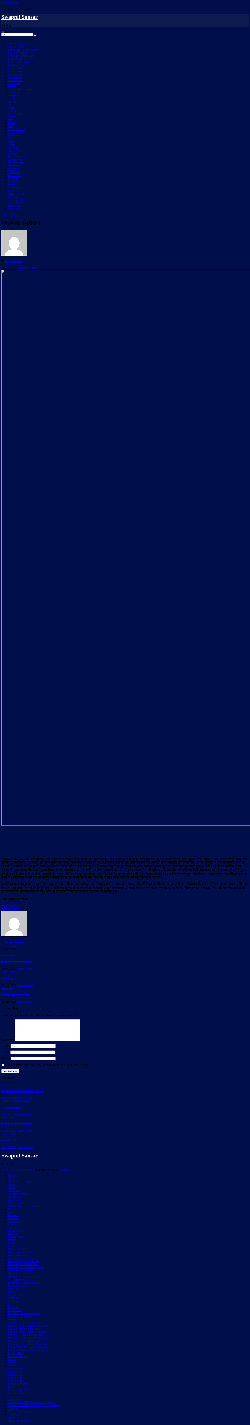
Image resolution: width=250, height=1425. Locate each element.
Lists (10, 1304)
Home (11, 1175)
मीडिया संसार (14, 150)
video (11, 141)
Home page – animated (20, 1252)
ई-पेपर (11, 138)
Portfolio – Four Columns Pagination (28, 1325)
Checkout (13, 1215)
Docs (11, 1227)
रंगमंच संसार (14, 172)
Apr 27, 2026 (8, 1114)
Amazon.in (14, 1199)
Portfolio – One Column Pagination (27, 1331)
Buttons (12, 1209)
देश (9, 104)
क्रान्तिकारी (14, 83)
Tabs (10, 1396)
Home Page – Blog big (20, 1258)
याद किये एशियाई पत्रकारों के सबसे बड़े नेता (22, 1091)
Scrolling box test (17, 1383)
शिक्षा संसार (13, 135)
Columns (13, 1218)
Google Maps (15, 1236)
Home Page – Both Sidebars (23, 1264)
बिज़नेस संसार (15, 114)
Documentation (16, 1230)
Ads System (14, 1190)
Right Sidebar (15, 1368)
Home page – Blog (18, 1255)
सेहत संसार (13, 181)
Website (5, 1058)
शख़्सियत (12, 123)
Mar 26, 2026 (8, 1147)
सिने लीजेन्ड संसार (17, 156)
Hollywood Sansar (18, 65)
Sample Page (15, 1371)
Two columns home (18, 1411)
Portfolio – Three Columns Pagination (28, 1337)
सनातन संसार (15, 187)
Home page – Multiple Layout (24, 1276)
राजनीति (12, 117)
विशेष (10, 126)
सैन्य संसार (13, 147)
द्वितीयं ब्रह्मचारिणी (10, 906)
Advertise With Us (18, 1193)
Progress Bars (15, 1353)
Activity (12, 1187)
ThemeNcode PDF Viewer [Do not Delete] (31, 1402)
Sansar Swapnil (25, 968)
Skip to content (9, 2)
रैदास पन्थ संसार (16, 202)
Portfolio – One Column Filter (24, 1328)
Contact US (14, 1224)
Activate (12, 1184)
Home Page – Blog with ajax (23, 1261)
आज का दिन (14, 92)
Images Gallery (16, 1295)
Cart (10, 1212)
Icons (11, 1291)
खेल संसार (13, 101)
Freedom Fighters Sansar (21, 55)
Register (12, 1362)
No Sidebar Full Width (20, 1316)
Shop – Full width (18, 1390)
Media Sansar (15, 71)
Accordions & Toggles (20, 1181)
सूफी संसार (13, 209)
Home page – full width (21, 1270)
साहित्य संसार (14, 175)
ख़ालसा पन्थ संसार (17, 193)
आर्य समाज (13, 169)
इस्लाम (11, 190)
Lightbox (13, 1301)
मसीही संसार (14, 196)
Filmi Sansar (15, 58)
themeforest (14, 1399)
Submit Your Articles (19, 1393)
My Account (15, 1310)
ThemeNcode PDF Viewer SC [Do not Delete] (33, 1405)
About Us (13, 1178)
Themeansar (65, 1169)
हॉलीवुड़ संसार (15, 160)
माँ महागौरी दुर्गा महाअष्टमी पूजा (15, 995)
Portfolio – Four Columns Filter (25, 1322)
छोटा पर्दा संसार (15, 132)
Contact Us (14, 1221)
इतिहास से (13, 178)
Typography (14, 1414)
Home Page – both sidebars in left (26, 1267)
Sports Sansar (15, 80)
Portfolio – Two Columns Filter (25, 1341)
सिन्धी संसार (14, 206)
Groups (12, 1239)
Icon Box (13, 1288)
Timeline (13, 1408)
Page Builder (15, 1319)
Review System (16, 1365)
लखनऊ (12, 86)
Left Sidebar (14, 1298)
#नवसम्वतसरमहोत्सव (27, 268)
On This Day (15, 77)
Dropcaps (13, 1233)
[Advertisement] (125, 840)
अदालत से (13, 95)
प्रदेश (11, 107)
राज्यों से (12, 111)
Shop (11, 1386)
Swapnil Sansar (19, 17)
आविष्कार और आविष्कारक (20, 89)
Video (11, 1417)
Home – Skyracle (17, 1249)
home (11, 1245)
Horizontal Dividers (18, 1285)
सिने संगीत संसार (16, 163)
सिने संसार (13, 153)
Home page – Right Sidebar (23, 1282)
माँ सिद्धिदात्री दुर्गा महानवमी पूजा (16, 962)
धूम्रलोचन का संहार (10, 909)
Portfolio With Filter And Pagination (27, 1347)
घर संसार (12, 184)
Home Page (21, 1279)
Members (13, 1307)
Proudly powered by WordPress (18, 1169)
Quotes (12, 1359)
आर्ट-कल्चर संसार (16, 129)
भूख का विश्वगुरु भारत (18, 1420)
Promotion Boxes (17, 1356)
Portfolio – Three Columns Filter (25, 1334)
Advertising (14, 1196)
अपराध (11, 98)
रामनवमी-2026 (8, 978)
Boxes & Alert (16, 1203)
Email (5, 1052)
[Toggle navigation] (2, 32)
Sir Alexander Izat (11, 1107)
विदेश (10, 120)
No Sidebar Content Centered (24, 1313)
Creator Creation (17, 46)
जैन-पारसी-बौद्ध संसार (18, 199)
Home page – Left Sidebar (22, 1273)
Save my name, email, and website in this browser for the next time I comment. (47, 1064)
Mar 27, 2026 (8, 1130)
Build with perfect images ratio (24, 1206)
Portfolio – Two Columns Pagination (28, 1344)
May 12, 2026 (8, 1097)
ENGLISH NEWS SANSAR (24, 49)
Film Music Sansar (18, 52)
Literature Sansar (17, 68)
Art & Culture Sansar (19, 43)
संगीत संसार (14, 166)
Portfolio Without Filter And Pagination (29, 1350)
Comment (7, 1039)
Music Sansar (15, 74)
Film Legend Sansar (19, 61)
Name (5, 1045)
